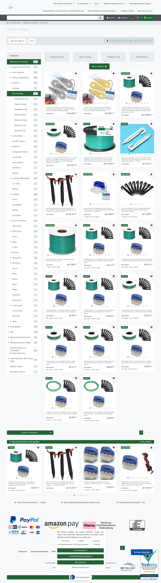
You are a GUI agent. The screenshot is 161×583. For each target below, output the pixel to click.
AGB (53, 551)
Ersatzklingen (83, 4)
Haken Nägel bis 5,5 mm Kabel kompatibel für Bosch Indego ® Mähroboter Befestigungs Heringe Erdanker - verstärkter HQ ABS (61, 210)
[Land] (132, 18)
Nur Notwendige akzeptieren (80, 556)
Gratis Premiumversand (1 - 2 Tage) (31, 502)
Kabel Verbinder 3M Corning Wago (102, 11)
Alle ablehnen (80, 562)
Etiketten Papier (127, 11)
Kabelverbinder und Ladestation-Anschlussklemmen (63, 11)
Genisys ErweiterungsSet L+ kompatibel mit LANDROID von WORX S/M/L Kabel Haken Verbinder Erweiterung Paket (21, 483)
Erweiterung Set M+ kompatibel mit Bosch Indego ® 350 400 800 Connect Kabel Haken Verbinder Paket (61, 362)
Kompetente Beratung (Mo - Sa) (132, 502)
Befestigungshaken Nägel (140, 4)
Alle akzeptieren (80, 550)
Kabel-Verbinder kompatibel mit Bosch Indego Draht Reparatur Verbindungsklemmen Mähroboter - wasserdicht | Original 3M (99, 210)
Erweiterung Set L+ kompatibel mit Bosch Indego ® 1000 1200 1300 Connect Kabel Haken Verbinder (61, 311)
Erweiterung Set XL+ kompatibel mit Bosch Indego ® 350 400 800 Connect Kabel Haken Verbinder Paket (99, 261)
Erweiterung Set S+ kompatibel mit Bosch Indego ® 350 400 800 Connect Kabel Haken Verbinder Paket (99, 362)
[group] (62, 88)
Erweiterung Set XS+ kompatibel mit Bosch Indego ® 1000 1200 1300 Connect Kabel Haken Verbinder (61, 412)
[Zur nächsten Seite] (152, 432)
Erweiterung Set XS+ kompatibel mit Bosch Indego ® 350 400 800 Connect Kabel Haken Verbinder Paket (99, 413)
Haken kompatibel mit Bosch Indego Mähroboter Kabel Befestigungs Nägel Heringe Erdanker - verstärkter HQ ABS (136, 210)
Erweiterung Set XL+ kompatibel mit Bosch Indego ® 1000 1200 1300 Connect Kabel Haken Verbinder (137, 260)
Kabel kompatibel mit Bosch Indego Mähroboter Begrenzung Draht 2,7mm (60, 260)
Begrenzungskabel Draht (114, 4)
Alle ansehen (146, 442)
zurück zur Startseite (29, 432)
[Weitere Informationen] (122, 548)
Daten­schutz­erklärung (39, 551)
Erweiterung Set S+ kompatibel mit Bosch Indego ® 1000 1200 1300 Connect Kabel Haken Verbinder (137, 361)
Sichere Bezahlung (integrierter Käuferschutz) (82, 502)
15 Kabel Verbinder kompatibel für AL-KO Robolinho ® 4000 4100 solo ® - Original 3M (97, 482)
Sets (96, 4)
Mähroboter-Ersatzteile (63, 4)
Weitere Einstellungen (80, 567)
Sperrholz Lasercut (144, 11)
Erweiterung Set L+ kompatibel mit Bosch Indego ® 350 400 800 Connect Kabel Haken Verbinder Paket (99, 311)
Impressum (22, 551)
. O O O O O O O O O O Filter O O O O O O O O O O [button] (130, 41)
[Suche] (100, 18)
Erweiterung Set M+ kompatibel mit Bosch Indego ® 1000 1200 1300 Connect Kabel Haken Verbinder (137, 311)
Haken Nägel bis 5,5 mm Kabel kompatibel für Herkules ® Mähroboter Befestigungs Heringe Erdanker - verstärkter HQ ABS (60, 483)
